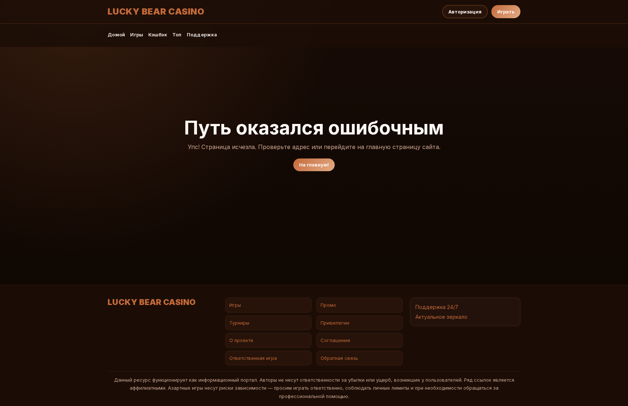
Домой (116, 34)
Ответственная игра (253, 358)
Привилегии (335, 323)
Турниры (239, 323)
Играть (506, 12)
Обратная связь (339, 358)
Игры (136, 34)
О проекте (241, 340)
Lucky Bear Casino (156, 11)
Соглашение (335, 340)
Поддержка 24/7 (436, 307)
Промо (328, 305)
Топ (177, 34)
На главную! (314, 165)
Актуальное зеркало (441, 317)
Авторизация (465, 12)
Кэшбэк (157, 34)
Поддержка (202, 34)
